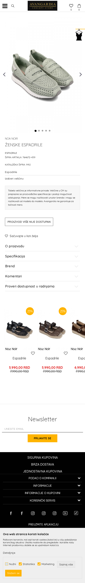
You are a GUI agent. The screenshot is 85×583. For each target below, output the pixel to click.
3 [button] (43, 131)
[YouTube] (65, 513)
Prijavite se (42, 438)
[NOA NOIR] (11, 349)
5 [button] (50, 131)
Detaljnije (9, 553)
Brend (10, 266)
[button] (13, 6)
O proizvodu (14, 246)
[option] (42, 74)
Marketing (48, 563)
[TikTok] (76, 513)
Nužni (12, 563)
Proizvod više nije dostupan (29, 222)
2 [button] (39, 131)
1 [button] (36, 131)
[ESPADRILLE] (19, 329)
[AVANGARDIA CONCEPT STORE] (42, 6)
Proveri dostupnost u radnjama (29, 286)
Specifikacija (15, 256)
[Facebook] (10, 513)
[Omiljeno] (71, 6)
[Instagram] (32, 513)
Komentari (13, 276)
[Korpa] (79, 2)
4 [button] (46, 131)
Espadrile (11, 152)
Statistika (29, 563)
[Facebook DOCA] (21, 513)
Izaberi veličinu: (14, 178)
